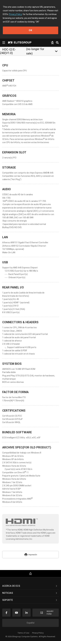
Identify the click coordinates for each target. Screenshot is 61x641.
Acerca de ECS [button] (11, 585)
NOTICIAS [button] (7, 593)
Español (30, 623)
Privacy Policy (15, 14)
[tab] (30, 585)
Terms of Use (23, 633)
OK (30, 30)
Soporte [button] (7, 600)
